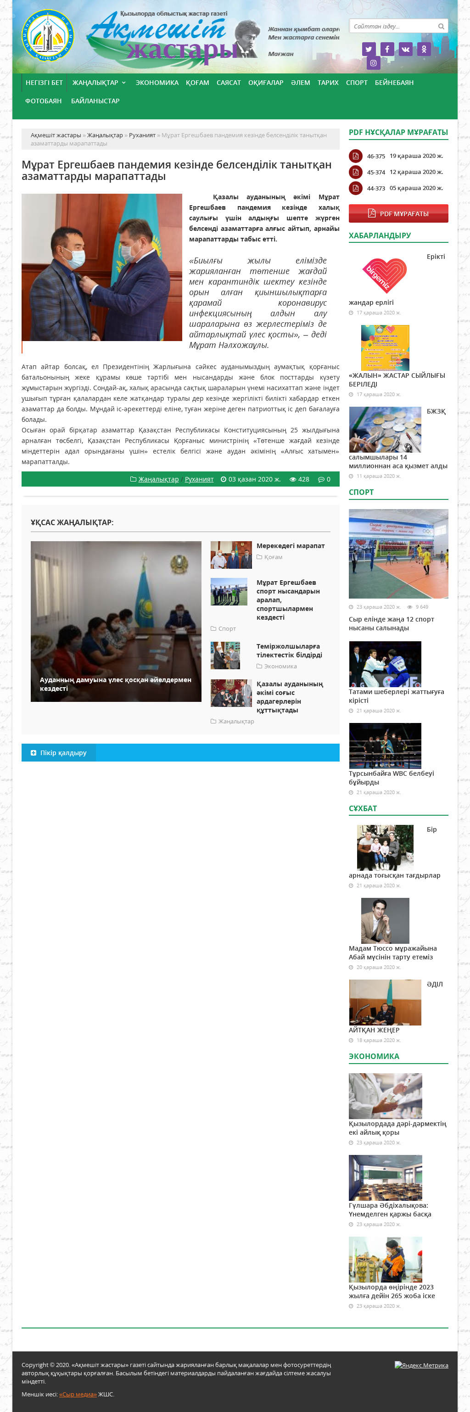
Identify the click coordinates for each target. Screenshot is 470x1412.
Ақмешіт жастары (181, 40)
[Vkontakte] (406, 49)
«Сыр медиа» (78, 1394)
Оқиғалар (266, 82)
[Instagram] (373, 63)
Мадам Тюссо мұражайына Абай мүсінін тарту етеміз (393, 952)
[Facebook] (387, 49)
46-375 (376, 156)
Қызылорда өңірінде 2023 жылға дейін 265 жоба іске (392, 1291)
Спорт (357, 82)
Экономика (157, 82)
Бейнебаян (394, 82)
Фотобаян (43, 100)
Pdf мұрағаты (404, 213)
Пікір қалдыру (63, 752)
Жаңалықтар (95, 82)
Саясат (229, 82)
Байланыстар (95, 100)
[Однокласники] (424, 49)
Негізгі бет (44, 82)
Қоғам (197, 82)
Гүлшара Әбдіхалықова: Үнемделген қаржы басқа (390, 1209)
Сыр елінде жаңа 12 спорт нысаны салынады (391, 623)
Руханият (199, 479)
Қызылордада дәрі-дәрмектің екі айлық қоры (398, 1128)
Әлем (300, 82)
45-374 (376, 172)
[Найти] (441, 26)
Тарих (328, 82)
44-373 (376, 188)
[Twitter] (369, 49)
